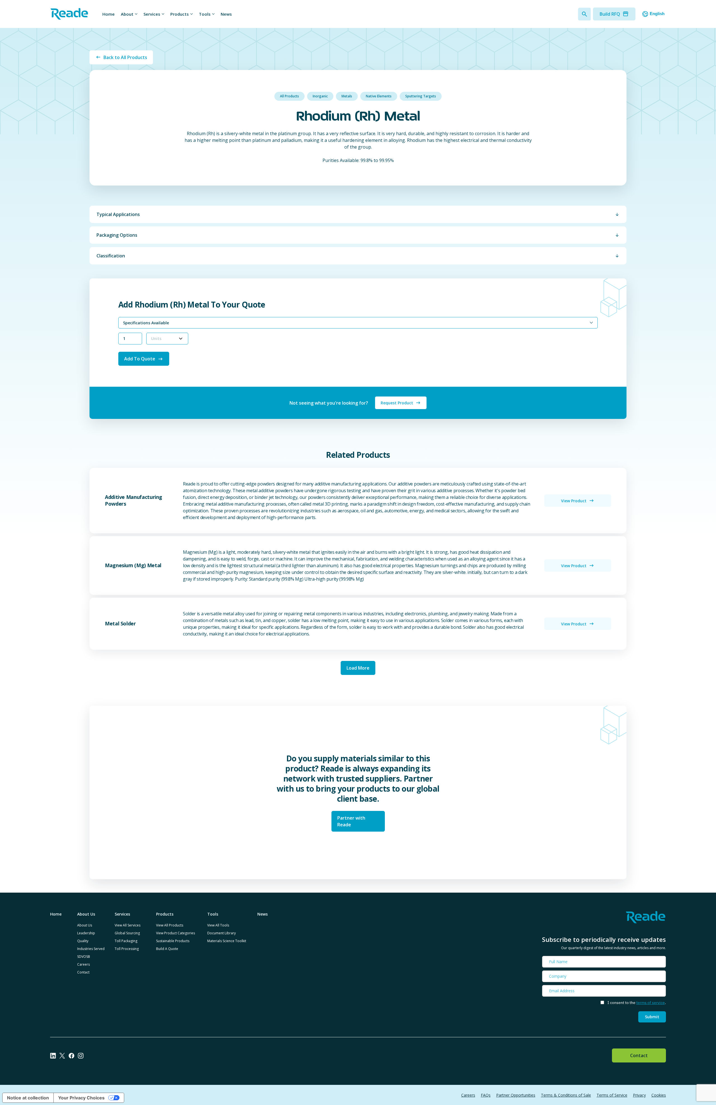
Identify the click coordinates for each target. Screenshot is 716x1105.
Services (151, 14)
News (226, 14)
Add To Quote (139, 359)
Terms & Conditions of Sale (566, 1095)
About (127, 14)
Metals (346, 96)
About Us (84, 925)
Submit (652, 1016)
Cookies (658, 1095)
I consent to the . (636, 1002)
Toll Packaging (126, 941)
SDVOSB (83, 956)
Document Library (221, 933)
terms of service (650, 1002)
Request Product (397, 402)
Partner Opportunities (515, 1095)
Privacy (639, 1095)
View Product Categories (175, 933)
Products (179, 14)
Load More (358, 668)
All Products (289, 96)
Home (108, 14)
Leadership (86, 933)
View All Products (169, 925)
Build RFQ (610, 14)
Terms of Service (612, 1095)
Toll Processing (127, 948)
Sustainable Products (172, 941)
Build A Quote (167, 948)
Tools (205, 14)
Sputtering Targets (420, 96)
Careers (83, 964)
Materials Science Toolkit (226, 941)
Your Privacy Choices (81, 1098)
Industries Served (91, 948)
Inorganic (320, 96)
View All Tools (218, 925)
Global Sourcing (127, 933)
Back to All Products (125, 57)
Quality (82, 941)
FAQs (486, 1095)
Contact (83, 972)
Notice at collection (28, 1098)
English (657, 13)
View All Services (127, 925)
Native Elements (379, 96)
